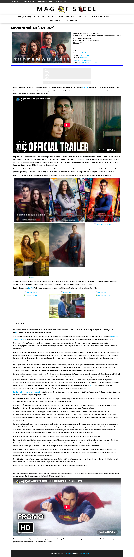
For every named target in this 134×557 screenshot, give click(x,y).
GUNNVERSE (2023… (67, 17)
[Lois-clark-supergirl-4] (103, 295)
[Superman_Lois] (31, 200)
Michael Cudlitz (84, 58)
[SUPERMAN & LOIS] (67, 200)
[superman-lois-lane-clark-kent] (31, 249)
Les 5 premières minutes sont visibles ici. (27, 392)
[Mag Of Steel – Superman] (11, 17)
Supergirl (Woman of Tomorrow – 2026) (35, 1)
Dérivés (83, 17)
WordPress (69, 553)
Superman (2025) (16, 1)
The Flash (31, 288)
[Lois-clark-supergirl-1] (103, 292)
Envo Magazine (84, 553)
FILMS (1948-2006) (24, 17)
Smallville (94, 63)
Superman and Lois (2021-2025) (57, 1)
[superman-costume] (67, 245)
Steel (17, 333)
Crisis (117, 91)
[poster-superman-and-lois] (102, 224)
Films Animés (55, 21)
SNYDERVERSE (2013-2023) (45, 17)
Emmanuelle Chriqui (87, 60)
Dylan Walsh (77, 60)
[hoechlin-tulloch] (66, 292)
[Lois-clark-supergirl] (31, 292)
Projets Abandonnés (100, 17)
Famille (89, 63)
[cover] (31, 277)
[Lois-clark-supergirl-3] (31, 295)
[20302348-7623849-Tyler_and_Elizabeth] (67, 306)
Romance (84, 63)
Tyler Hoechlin (83, 53)
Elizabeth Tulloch (84, 55)
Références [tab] (20, 324)
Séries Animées (71, 21)
